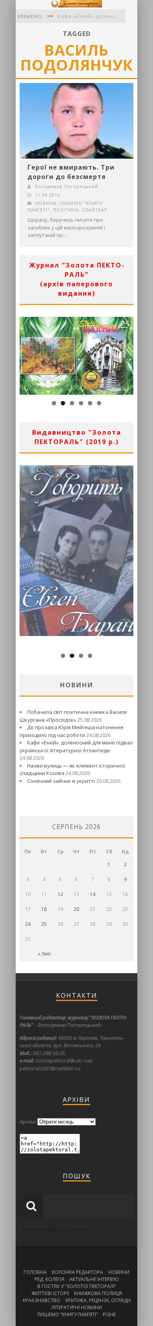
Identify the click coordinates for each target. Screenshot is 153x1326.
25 (44, 924)
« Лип (44, 953)
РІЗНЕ (109, 1314)
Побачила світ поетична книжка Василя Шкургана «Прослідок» (73, 715)
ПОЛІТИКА (65, 210)
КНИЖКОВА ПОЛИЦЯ (98, 1293)
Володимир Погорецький (66, 186)
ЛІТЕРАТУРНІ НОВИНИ (76, 1307)
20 (76, 909)
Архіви (28, 1121)
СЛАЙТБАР (94, 210)
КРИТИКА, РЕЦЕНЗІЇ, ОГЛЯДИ (98, 1300)
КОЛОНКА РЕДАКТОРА (77, 1272)
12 (60, 894)
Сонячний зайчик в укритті (61, 780)
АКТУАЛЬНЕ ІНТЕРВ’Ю (94, 1279)
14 (92, 894)
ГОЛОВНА (35, 1272)
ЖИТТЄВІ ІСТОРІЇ (50, 1293)
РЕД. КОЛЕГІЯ (49, 1279)
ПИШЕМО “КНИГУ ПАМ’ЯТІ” (67, 1314)
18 (44, 909)
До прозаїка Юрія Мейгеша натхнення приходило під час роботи (71, 731)
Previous (25, 354)
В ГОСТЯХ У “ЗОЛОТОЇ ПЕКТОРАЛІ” (76, 1286)
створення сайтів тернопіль (55, 1229)
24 (28, 924)
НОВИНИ (45, 203)
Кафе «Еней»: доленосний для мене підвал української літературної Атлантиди (76, 746)
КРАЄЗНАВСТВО (41, 1300)
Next (127, 354)
